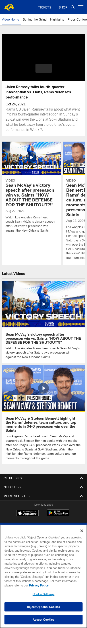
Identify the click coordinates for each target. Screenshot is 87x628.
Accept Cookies (43, 619)
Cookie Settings (43, 594)
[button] (43, 68)
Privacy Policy (38, 585)
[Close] (82, 531)
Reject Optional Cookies (43, 607)
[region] (43, 576)
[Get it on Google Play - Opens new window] (58, 514)
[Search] (73, 7)
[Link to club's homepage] (9, 5)
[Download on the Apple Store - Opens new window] (27, 513)
